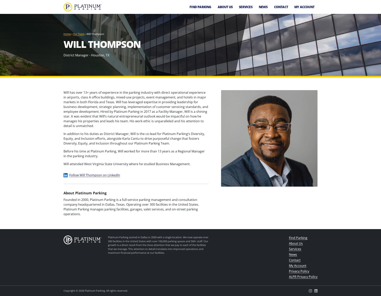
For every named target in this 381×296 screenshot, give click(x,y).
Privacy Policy (299, 271)
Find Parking (200, 7)
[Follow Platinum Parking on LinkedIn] (316, 290)
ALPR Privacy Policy (303, 277)
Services (245, 7)
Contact (281, 7)
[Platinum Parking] (83, 240)
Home (67, 34)
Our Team (79, 34)
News (263, 7)
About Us (225, 7)
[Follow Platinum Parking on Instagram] (310, 290)
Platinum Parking (83, 7)
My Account (304, 7)
